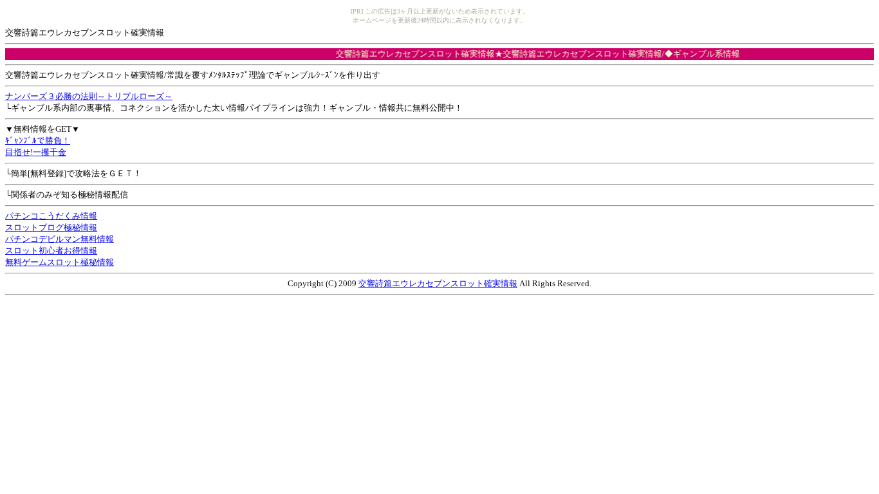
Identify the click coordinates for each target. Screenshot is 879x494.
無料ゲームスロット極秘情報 (59, 262)
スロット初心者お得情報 (51, 250)
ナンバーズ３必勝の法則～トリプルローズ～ (88, 96)
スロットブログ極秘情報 (51, 227)
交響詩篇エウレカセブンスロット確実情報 (437, 283)
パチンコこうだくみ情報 (51, 216)
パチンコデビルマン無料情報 (59, 239)
